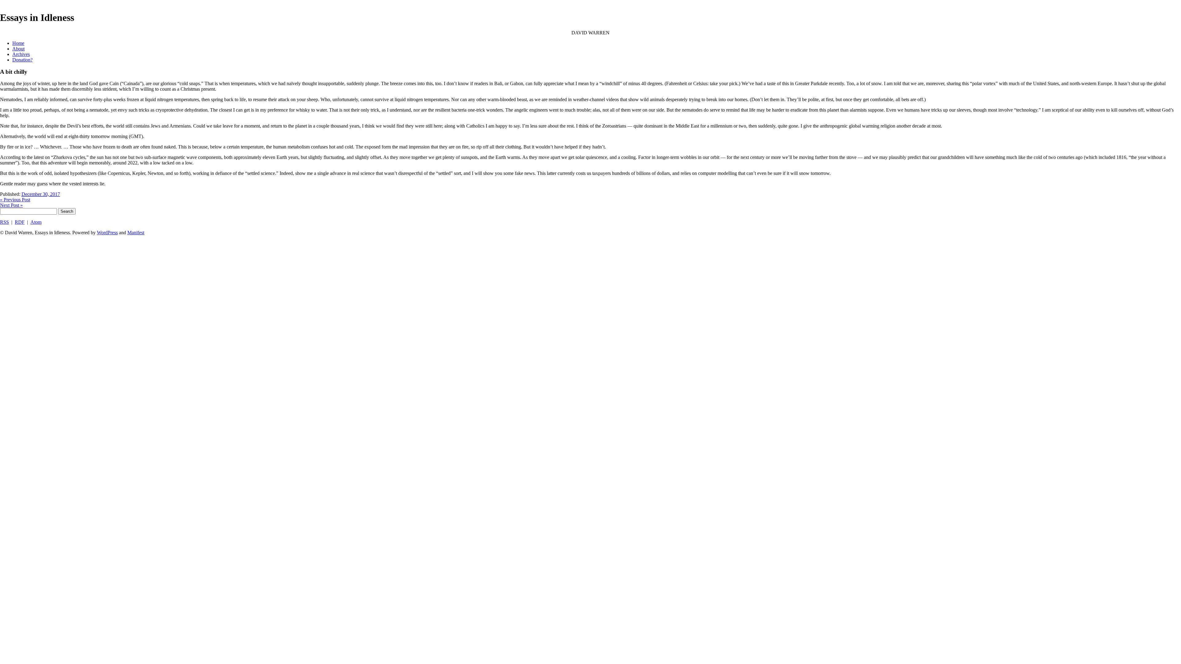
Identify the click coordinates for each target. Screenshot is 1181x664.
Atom (36, 222)
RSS (4, 222)
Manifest (135, 232)
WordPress (107, 232)
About (18, 48)
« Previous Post (15, 199)
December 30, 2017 (41, 194)
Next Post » (11, 205)
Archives (21, 54)
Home (18, 43)
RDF (20, 222)
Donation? (22, 59)
